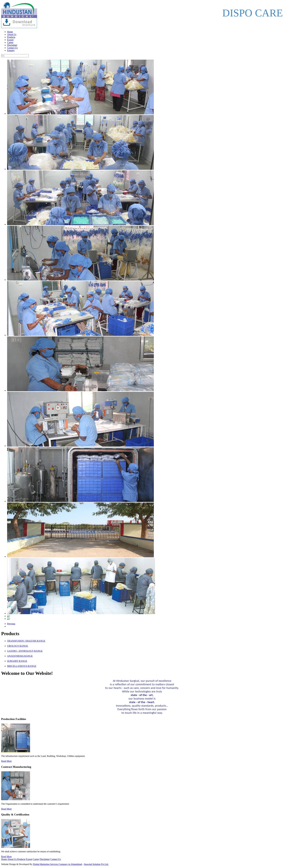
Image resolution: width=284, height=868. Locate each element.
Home (10, 31)
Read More (6, 761)
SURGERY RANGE (17, 661)
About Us (11, 34)
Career (10, 42)
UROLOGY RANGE (17, 646)
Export (10, 39)
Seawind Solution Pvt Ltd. (96, 864)
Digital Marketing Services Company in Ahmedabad (57, 864)
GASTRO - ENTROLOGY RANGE (25, 651)
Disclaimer (12, 45)
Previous (11, 623)
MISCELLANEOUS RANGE (21, 666)
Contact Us (12, 47)
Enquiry (11, 50)
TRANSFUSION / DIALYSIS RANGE (26, 641)
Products (11, 37)
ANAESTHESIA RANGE (20, 656)
